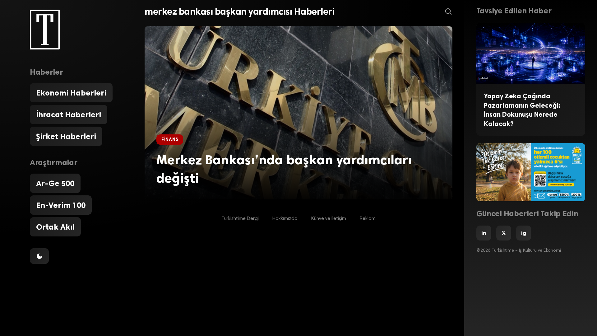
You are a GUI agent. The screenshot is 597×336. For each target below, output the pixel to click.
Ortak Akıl (55, 226)
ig (523, 233)
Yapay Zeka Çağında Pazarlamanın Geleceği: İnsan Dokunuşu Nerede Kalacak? (522, 110)
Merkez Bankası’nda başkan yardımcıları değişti (284, 169)
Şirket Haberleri (66, 136)
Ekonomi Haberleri (71, 92)
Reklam (368, 218)
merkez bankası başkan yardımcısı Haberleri (239, 11)
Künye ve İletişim (328, 218)
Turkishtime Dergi (240, 218)
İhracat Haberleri (68, 114)
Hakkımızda (285, 218)
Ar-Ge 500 (55, 183)
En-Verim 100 (61, 205)
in (483, 233)
